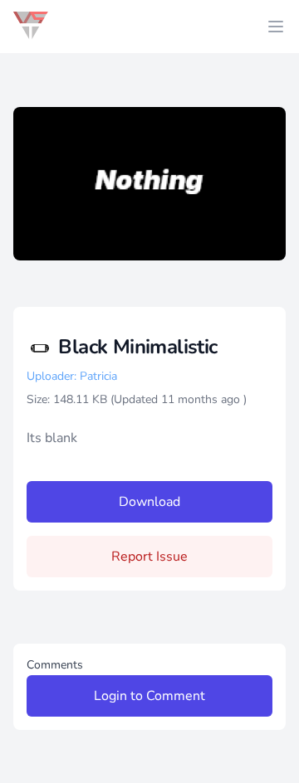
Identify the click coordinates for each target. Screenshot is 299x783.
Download (149, 502)
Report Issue (149, 556)
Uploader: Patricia (72, 376)
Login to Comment (149, 696)
